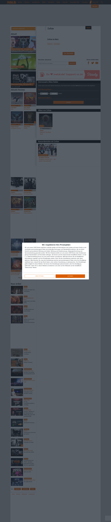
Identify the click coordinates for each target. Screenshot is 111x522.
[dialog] (55, 261)
